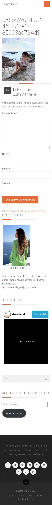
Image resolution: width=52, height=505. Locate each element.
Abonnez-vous (14, 413)
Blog (30, 496)
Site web (6, 183)
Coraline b (10, 4)
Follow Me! (40, 314)
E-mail (6, 168)
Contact (38, 496)
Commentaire (9, 113)
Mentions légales (26, 499)
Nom (5, 154)
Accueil (10, 496)
